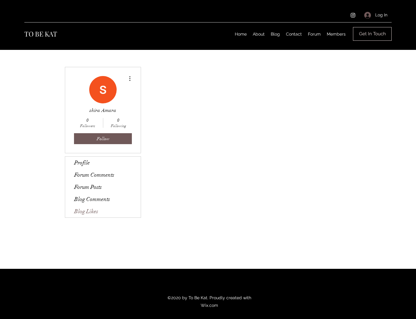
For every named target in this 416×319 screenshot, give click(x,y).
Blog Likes (86, 211)
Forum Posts (88, 187)
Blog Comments (92, 199)
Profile (82, 162)
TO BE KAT (40, 33)
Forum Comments (94, 175)
